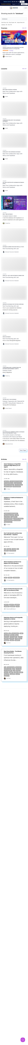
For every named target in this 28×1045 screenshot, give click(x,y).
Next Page (23, 450)
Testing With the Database (9, 399)
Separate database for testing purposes (13, 304)
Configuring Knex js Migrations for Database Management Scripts (12, 368)
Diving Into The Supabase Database (11, 151)
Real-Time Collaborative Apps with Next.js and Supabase (12, 92)
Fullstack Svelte (7, 370)
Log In (25, 7)
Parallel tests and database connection (13, 275)
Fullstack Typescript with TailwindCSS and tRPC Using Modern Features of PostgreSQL (13, 48)
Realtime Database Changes (10, 89)
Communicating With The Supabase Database (11, 121)
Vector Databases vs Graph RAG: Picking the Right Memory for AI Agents (12, 465)
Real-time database (8, 214)
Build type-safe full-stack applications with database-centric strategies (13, 53)
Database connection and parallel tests (13, 246)
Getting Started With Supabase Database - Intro (13, 183)
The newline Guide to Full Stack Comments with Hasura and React (12, 435)
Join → (22, 1)
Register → (24, 4)
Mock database (7, 336)
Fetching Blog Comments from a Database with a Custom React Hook (13, 432)
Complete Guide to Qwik (10, 216)
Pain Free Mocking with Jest (11, 248)
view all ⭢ (24, 28)
